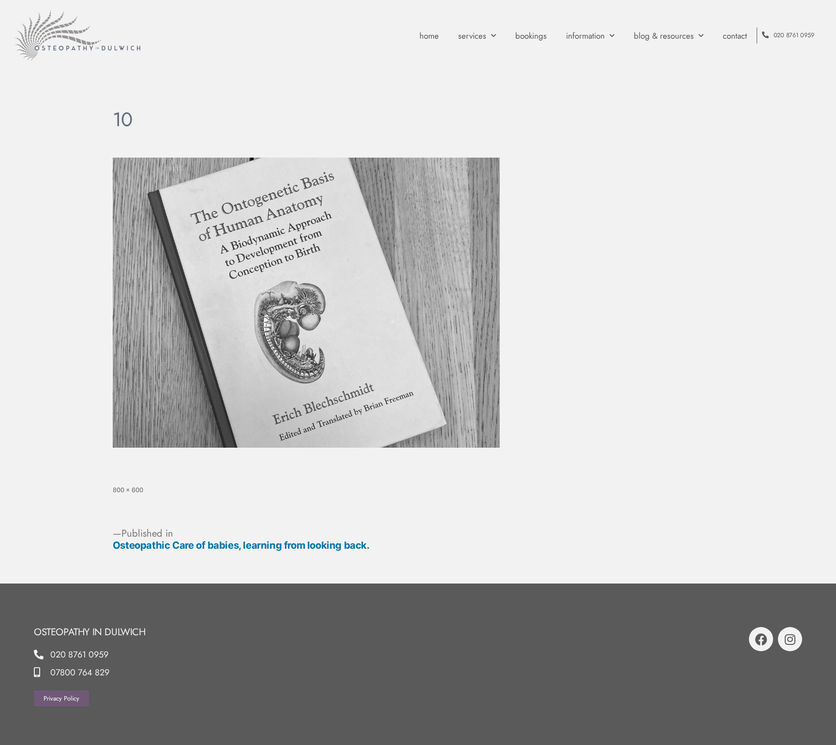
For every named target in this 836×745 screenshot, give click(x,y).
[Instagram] (790, 639)
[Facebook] (761, 639)
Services (472, 36)
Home (429, 36)
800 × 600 (128, 490)
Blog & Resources (664, 36)
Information (585, 36)
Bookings (531, 36)
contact (735, 36)
